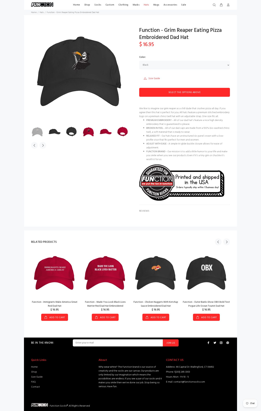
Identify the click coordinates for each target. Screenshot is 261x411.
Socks (97, 5)
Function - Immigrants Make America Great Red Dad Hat (54, 304)
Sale (183, 5)
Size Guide (154, 78)
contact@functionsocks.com (189, 382)
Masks (136, 5)
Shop (87, 5)
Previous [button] (34, 145)
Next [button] (42, 145)
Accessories (170, 5)
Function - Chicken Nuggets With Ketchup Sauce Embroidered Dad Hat (156, 304)
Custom (109, 5)
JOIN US (170, 343)
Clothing (123, 5)
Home (76, 5)
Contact (35, 387)
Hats (146, 5)
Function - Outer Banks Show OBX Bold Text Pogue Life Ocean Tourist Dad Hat (206, 304)
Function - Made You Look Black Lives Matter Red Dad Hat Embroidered (105, 304)
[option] (39, 132)
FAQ (33, 382)
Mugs (156, 5)
